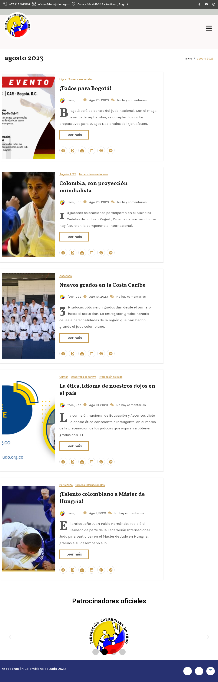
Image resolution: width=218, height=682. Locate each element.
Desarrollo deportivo (83, 377)
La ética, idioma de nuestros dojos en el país (107, 389)
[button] (10, 637)
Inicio (188, 58)
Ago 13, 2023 (99, 296)
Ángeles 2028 (67, 174)
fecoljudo (74, 100)
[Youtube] (206, 4)
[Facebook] (199, 4)
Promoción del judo (110, 377)
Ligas (62, 79)
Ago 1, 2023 (98, 513)
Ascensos (65, 276)
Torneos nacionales (81, 79)
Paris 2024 (66, 485)
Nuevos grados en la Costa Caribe (102, 285)
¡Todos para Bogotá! (85, 88)
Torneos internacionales (93, 174)
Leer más (74, 135)
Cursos (64, 377)
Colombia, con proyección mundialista (93, 187)
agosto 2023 (205, 58)
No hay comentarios (132, 100)
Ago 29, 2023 (99, 100)
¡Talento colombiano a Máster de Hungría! (102, 497)
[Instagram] (214, 4)
